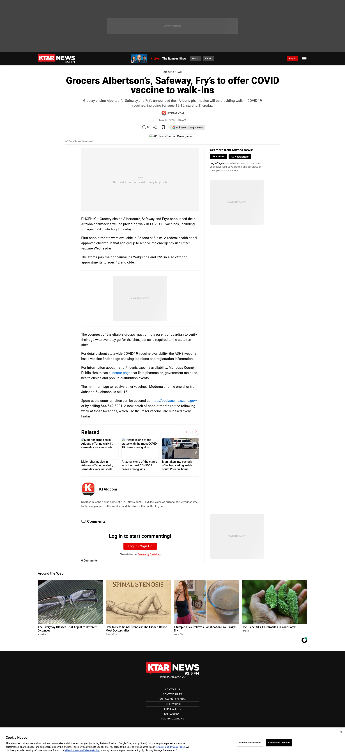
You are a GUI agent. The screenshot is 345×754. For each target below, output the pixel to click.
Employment (172, 713)
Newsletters (242, 156)
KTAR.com (108, 489)
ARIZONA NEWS (172, 72)
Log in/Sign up (218, 163)
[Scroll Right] (196, 432)
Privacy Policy (177, 747)
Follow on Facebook (172, 699)
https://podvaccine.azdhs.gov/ (174, 401)
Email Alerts (172, 708)
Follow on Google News (189, 127)
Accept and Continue (279, 742)
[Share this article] (155, 127)
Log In (292, 58)
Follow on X (172, 704)
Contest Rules (172, 694)
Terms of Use (162, 747)
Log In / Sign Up (140, 546)
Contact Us (172, 689)
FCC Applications (172, 718)
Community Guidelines (149, 554)
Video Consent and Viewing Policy (82, 750)
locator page (120, 373)
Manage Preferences (250, 742)
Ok (341, 732)
